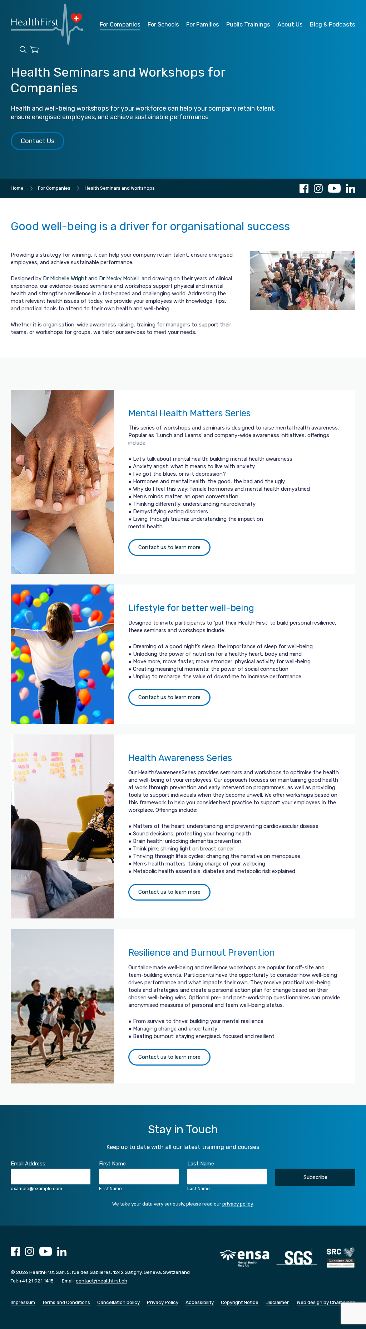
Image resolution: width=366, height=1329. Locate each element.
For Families (202, 24)
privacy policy (237, 1204)
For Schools (163, 24)
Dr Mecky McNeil (119, 278)
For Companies (120, 24)
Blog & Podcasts (332, 24)
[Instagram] (318, 188)
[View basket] (34, 50)
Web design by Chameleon (326, 1302)
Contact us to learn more (169, 547)
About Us (290, 24)
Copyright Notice (239, 1302)
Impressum (23, 1302)
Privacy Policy (162, 1302)
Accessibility (200, 1302)
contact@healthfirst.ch (101, 1281)
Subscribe (315, 1177)
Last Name (200, 1163)
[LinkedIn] (350, 188)
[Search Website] (23, 50)
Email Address (28, 1163)
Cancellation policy (118, 1302)
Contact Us (37, 141)
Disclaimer (277, 1302)
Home (17, 188)
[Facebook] (304, 188)
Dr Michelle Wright (65, 278)
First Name (112, 1163)
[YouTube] (334, 188)
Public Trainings (248, 24)
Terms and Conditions (66, 1302)
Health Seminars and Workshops (120, 188)
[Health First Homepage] (47, 43)
